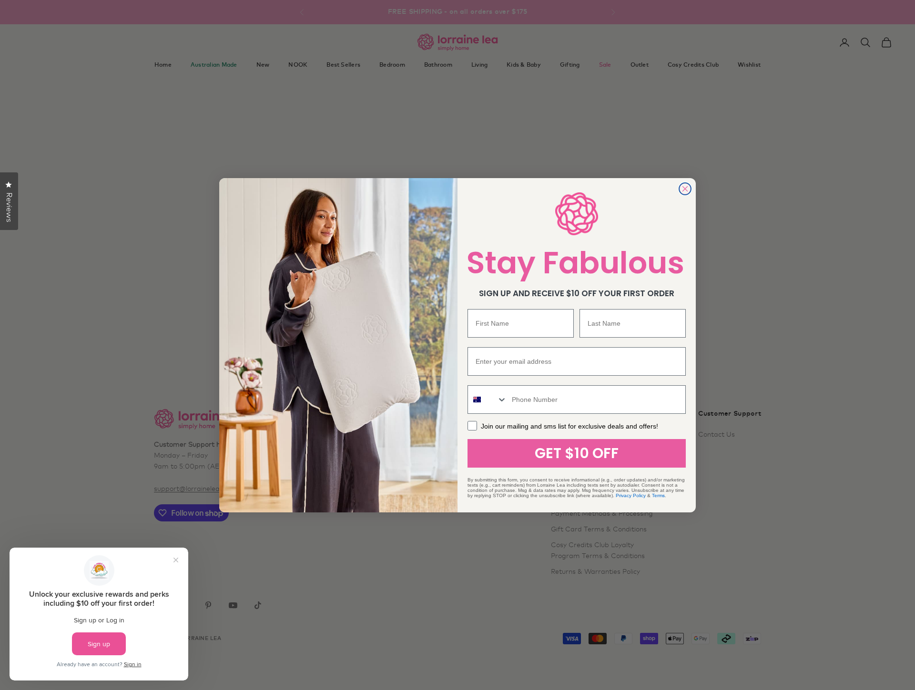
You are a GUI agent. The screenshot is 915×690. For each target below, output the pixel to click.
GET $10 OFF (577, 453)
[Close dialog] (685, 189)
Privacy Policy (631, 495)
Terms (658, 495)
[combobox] (487, 399)
